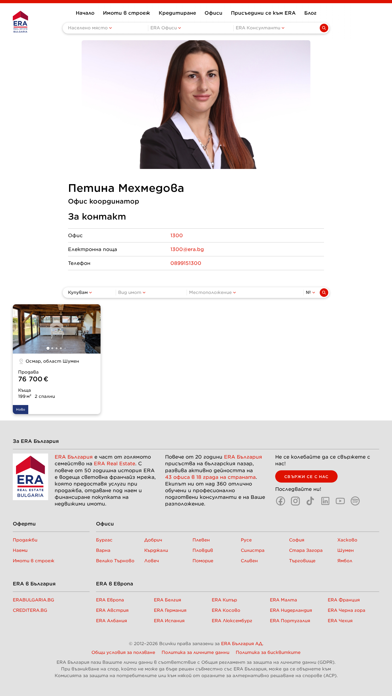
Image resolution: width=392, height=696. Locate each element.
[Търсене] (324, 292)
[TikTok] (310, 501)
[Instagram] (295, 501)
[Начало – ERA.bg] (20, 22)
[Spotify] (355, 501)
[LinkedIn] (325, 501)
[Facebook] (280, 501)
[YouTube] (340, 501)
